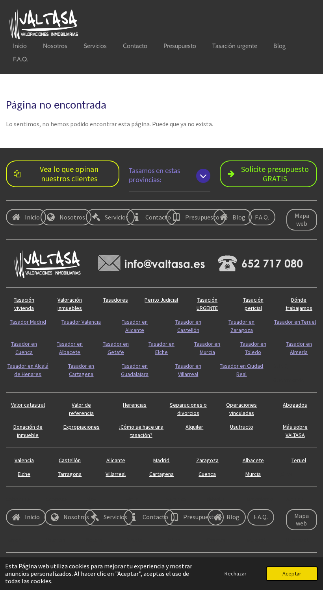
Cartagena (161, 474)
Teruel (298, 460)
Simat (132, 499)
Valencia (24, 460)
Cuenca (207, 474)
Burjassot (297, 539)
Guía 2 (280, 365)
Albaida (295, 499)
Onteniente (260, 499)
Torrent (14, 539)
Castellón (70, 460)
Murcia (253, 474)
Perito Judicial (161, 299)
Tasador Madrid (28, 321)
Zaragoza (207, 460)
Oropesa (56, 499)
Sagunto (176, 499)
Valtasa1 (256, 539)
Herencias (135, 404)
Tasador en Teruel (295, 321)
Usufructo (241, 426)
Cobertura (18, 499)
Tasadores (115, 299)
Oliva (287, 474)
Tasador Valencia (81, 321)
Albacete (253, 460)
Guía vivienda (288, 379)
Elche (24, 474)
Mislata (134, 539)
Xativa (173, 539)
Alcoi (92, 499)
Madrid (161, 460)
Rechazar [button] (236, 573)
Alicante (115, 460)
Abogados (295, 404)
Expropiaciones (81, 426)
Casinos (215, 539)
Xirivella (215, 499)
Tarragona (70, 474)
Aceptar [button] (291, 573)
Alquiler (194, 426)
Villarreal (116, 474)
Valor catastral (28, 404)
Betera (94, 539)
